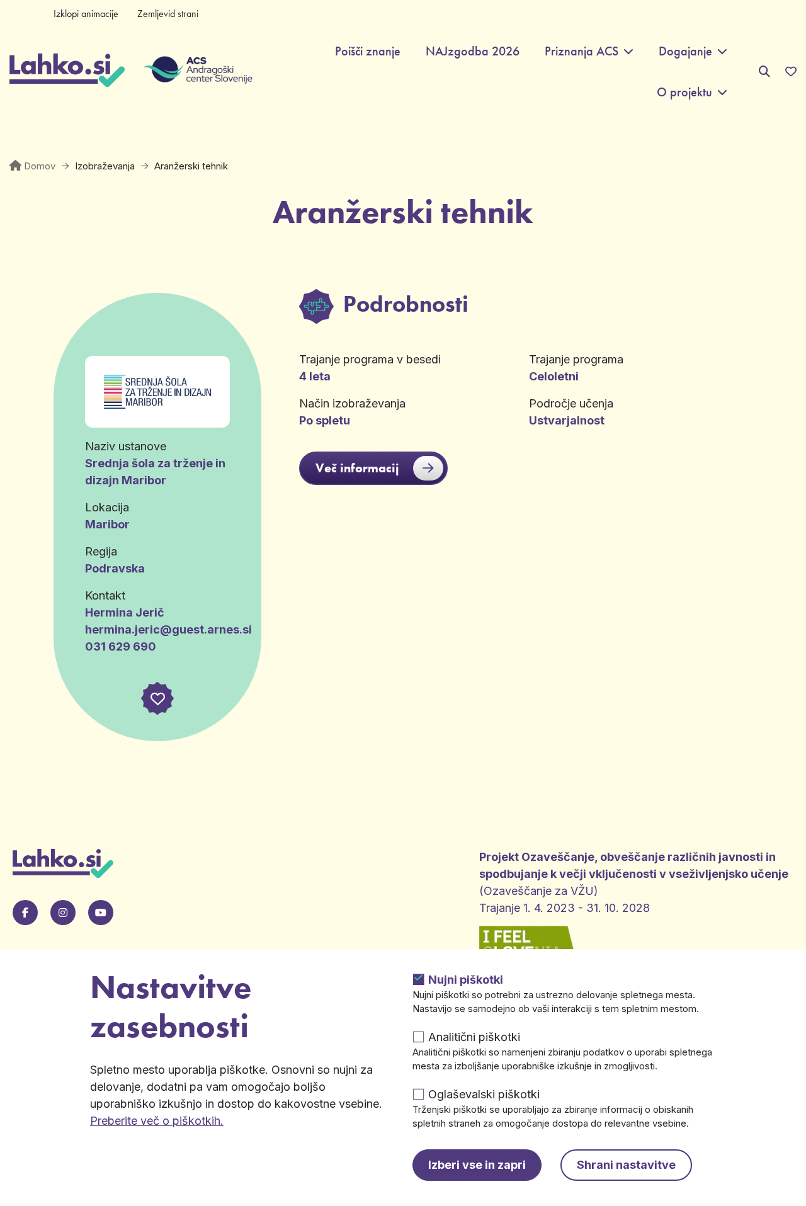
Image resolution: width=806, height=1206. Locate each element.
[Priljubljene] (791, 72)
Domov (39, 166)
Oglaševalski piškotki (484, 1094)
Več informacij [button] (357, 468)
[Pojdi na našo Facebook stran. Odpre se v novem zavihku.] (25, 912)
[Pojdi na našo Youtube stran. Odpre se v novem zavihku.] (100, 912)
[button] (157, 698)
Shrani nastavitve (626, 1164)
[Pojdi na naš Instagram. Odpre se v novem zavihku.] (63, 912)
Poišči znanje (367, 51)
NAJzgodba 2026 (472, 51)
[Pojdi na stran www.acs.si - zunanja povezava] (189, 72)
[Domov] (67, 72)
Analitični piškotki (474, 1037)
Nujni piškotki (465, 979)
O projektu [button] (684, 92)
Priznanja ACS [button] (581, 51)
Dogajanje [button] (685, 51)
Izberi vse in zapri (477, 1164)
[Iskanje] (764, 71)
